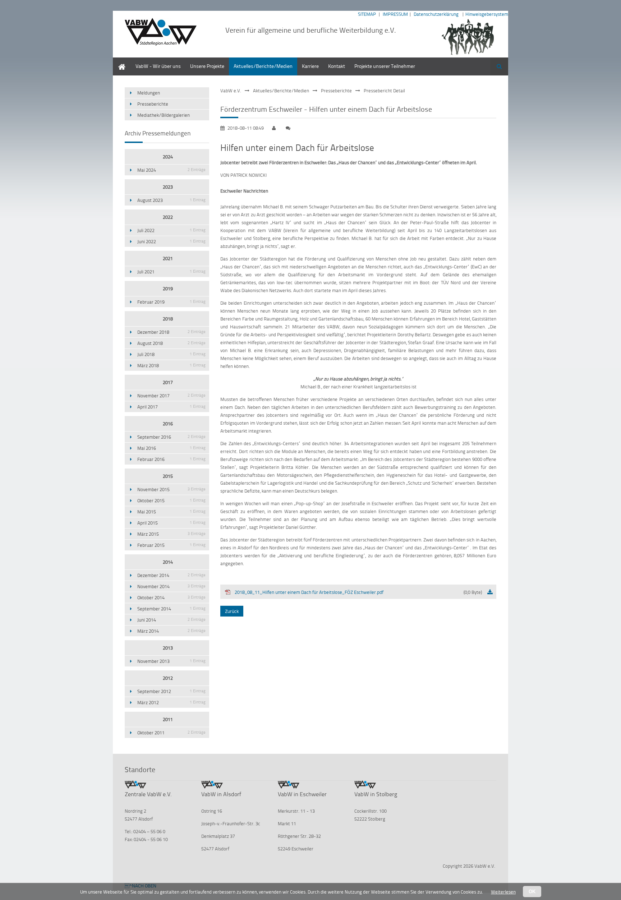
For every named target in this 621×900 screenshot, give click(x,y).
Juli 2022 (171, 230)
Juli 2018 (171, 354)
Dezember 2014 (171, 575)
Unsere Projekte (207, 66)
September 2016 (171, 437)
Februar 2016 (171, 459)
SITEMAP (367, 14)
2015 (168, 476)
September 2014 (171, 608)
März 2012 (171, 702)
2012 (168, 678)
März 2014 (171, 631)
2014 (168, 562)
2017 (168, 382)
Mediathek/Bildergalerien (163, 115)
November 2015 (171, 489)
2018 (168, 318)
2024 (168, 156)
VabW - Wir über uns (158, 66)
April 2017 (171, 406)
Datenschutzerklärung (436, 14)
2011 (168, 719)
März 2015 (171, 534)
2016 (168, 423)
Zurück (232, 611)
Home (119, 60)
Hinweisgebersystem (486, 14)
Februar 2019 (171, 302)
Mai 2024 (171, 170)
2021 (168, 258)
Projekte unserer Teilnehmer (384, 66)
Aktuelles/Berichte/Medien (263, 66)
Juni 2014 (171, 620)
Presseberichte (336, 90)
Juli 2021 (171, 271)
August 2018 (171, 343)
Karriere (310, 66)
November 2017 (171, 395)
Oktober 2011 (171, 732)
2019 (168, 288)
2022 (168, 217)
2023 (168, 187)
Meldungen (148, 92)
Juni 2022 (171, 241)
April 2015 (171, 523)
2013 (168, 648)
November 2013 (171, 661)
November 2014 (171, 586)
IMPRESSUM (395, 14)
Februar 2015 (171, 545)
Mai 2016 (171, 448)
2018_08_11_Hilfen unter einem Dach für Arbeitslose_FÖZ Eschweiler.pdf (358, 592)
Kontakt (336, 66)
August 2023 (171, 200)
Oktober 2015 (171, 500)
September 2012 (171, 691)
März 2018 (171, 365)
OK (532, 891)
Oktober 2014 (171, 597)
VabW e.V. (230, 90)
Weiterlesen (503, 892)
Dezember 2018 (171, 332)
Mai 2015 (171, 511)
